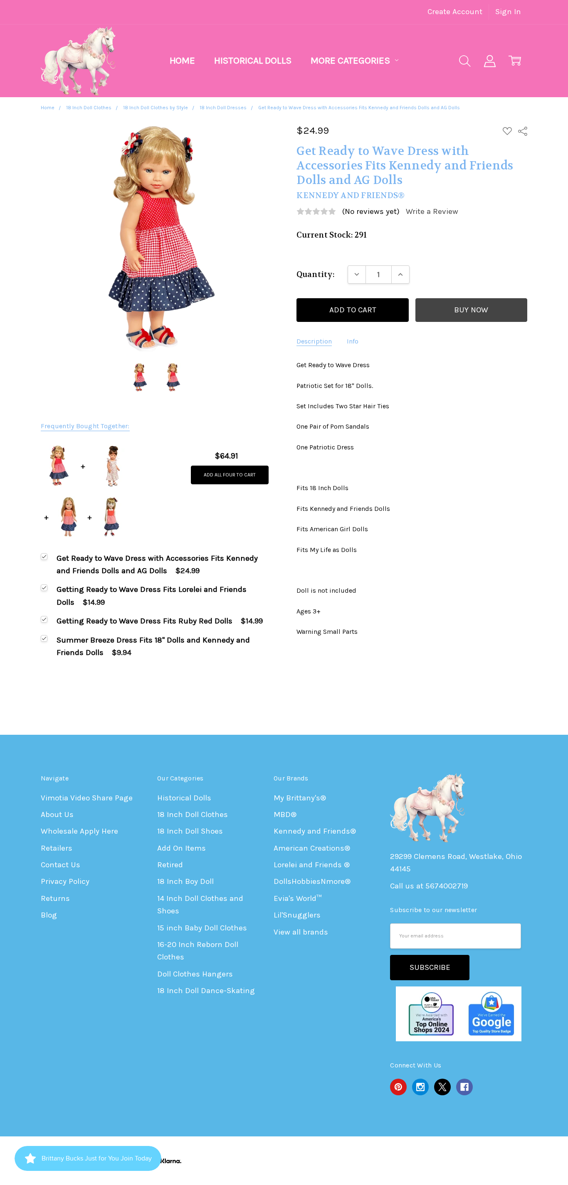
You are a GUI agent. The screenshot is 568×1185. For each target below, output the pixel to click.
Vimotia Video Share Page (87, 797)
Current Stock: (331, 235)
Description (314, 341)
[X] (442, 1087)
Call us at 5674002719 (429, 886)
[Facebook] (464, 1087)
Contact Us (60, 864)
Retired (170, 864)
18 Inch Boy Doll (185, 881)
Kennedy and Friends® (315, 831)
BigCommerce (423, 1160)
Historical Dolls (252, 60)
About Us (57, 814)
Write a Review (432, 211)
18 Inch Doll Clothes (192, 814)
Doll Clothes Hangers (195, 974)
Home (182, 60)
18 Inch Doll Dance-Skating (206, 990)
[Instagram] (420, 1087)
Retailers (56, 848)
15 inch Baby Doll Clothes (202, 927)
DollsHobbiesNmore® (312, 881)
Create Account (454, 11)
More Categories (351, 60)
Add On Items (181, 848)
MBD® (285, 814)
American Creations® (312, 848)
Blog (49, 915)
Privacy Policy (65, 881)
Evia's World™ (298, 898)
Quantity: (315, 275)
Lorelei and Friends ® (312, 864)
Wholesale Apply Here (79, 831)
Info (352, 341)
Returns (55, 898)
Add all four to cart (230, 475)
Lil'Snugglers (297, 915)
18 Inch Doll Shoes (190, 831)
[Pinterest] (398, 1087)
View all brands (301, 932)
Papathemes (505, 1160)
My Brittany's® (300, 797)
